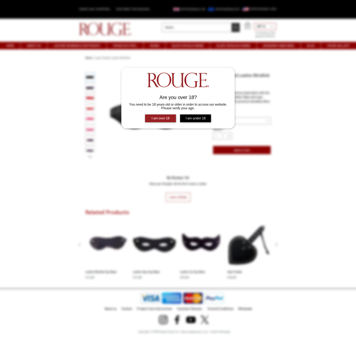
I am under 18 (196, 118)
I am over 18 (161, 118)
